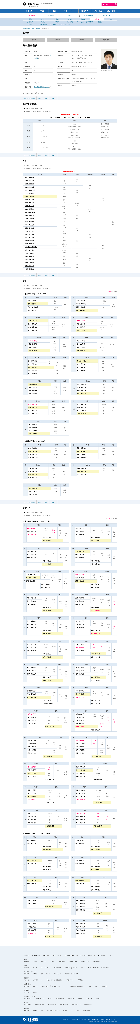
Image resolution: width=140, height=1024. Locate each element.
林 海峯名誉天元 (30, 212)
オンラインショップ (88, 955)
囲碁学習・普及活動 (30, 996)
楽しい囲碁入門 (28, 998)
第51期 (58, 40)
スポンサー (64, 1010)
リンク (26, 1002)
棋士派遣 (75, 974)
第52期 (34, 40)
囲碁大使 (98, 998)
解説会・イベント (45, 974)
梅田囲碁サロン (70, 980)
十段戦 (110, 19)
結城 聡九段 (84, 117)
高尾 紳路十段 (29, 256)
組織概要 (26, 1010)
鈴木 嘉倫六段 (29, 221)
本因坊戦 (83, 19)
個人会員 (26, 992)
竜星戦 (43, 22)
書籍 (90, 986)
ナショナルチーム (45, 967)
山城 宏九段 (29, 262)
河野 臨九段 (29, 253)
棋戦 (33, 28)
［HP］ (85, 967)
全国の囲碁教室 (60, 998)
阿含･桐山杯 (29, 22)
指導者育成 (89, 998)
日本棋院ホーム (26, 28)
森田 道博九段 (29, 193)
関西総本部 (59, 980)
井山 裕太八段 (29, 237)
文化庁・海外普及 (87, 1004)
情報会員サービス (70, 955)
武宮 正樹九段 (29, 209)
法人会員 (35, 992)
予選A (45, 98)
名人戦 (43, 19)
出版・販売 (27, 984)
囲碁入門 (26, 955)
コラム (111, 955)
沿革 (42, 1010)
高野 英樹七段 (29, 215)
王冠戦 (30, 24)
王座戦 (56, 19)
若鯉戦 (100, 22)
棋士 (25, 965)
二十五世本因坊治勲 (31, 247)
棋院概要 (26, 1008)
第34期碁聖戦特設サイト (41, 87)
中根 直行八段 (29, 202)
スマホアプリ (48, 998)
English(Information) (47, 3)
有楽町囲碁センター (38, 980)
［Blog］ (89, 967)
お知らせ (102, 955)
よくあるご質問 (75, 1010)
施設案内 (26, 978)
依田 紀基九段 (29, 199)
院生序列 (67, 967)
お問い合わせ (86, 1010)
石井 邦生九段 (29, 206)
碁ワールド (35, 986)
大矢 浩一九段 (29, 187)
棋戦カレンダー (85, 961)
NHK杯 (56, 22)
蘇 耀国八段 (29, 177)
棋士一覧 (35, 967)
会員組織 (26, 990)
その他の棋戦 (88, 15)
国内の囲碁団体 (52, 1004)
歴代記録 (106, 40)
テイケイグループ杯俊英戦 (85, 22)
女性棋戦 (51, 15)
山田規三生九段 (29, 240)
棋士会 (75, 967)
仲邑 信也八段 (29, 180)
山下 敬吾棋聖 (29, 234)
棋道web (44, 986)
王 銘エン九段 (30, 190)
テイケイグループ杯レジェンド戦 (60, 24)
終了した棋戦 (107, 15)
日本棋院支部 (27, 1004)
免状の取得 (71, 998)
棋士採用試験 (57, 967)
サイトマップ (113, 1019)
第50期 (82, 40)
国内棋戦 (32, 15)
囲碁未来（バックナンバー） (77, 986)
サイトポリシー (67, 1019)
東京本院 (26, 980)
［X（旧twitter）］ (104, 967)
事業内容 (35, 1010)
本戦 (39, 98)
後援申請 (67, 974)
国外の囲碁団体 (64, 1004)
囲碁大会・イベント (30, 972)
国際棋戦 (70, 15)
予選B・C (53, 98)
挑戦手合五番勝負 (29, 98)
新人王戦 (70, 22)
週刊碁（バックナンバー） (59, 986)
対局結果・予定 (73, 961)
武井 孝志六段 (29, 184)
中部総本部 (50, 980)
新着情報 (26, 961)
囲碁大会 (35, 974)
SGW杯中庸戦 (43, 24)
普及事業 (80, 998)
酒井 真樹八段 (29, 244)
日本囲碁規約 (96, 961)
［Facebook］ (96, 967)
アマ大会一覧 (57, 974)
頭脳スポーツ (75, 1004)
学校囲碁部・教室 (39, 1004)
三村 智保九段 (29, 228)
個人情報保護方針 (93, 1019)
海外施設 (80, 980)
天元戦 (70, 19)
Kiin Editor (38, 998)
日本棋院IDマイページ (40, 955)
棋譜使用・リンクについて (80, 1019)
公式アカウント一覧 (52, 1010)
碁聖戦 (97, 19)
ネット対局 (56, 955)
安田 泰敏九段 (29, 266)
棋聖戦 (30, 19)
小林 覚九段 (29, 218)
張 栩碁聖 (55, 117)
